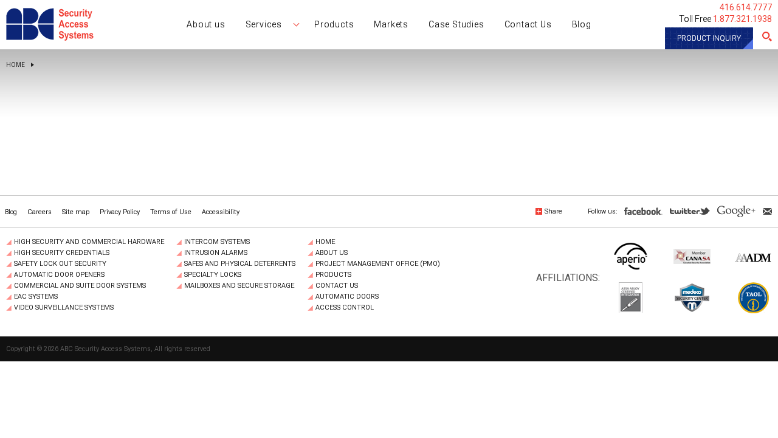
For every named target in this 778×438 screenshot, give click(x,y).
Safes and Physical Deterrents (239, 264)
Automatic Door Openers (59, 275)
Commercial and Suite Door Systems (80, 286)
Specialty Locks (212, 275)
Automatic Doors (347, 297)
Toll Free (725, 19)
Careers (39, 212)
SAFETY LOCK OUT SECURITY (60, 264)
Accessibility (220, 212)
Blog (11, 212)
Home (15, 65)
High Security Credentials (61, 253)
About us (331, 253)
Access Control (344, 307)
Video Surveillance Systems (64, 307)
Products (333, 275)
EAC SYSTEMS (36, 297)
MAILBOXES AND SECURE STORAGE (239, 286)
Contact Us (336, 286)
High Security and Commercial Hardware (89, 242)
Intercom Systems (217, 242)
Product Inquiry (709, 38)
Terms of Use (170, 212)
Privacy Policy (120, 212)
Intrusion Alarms (215, 253)
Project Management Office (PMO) (377, 264)
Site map (75, 212)
